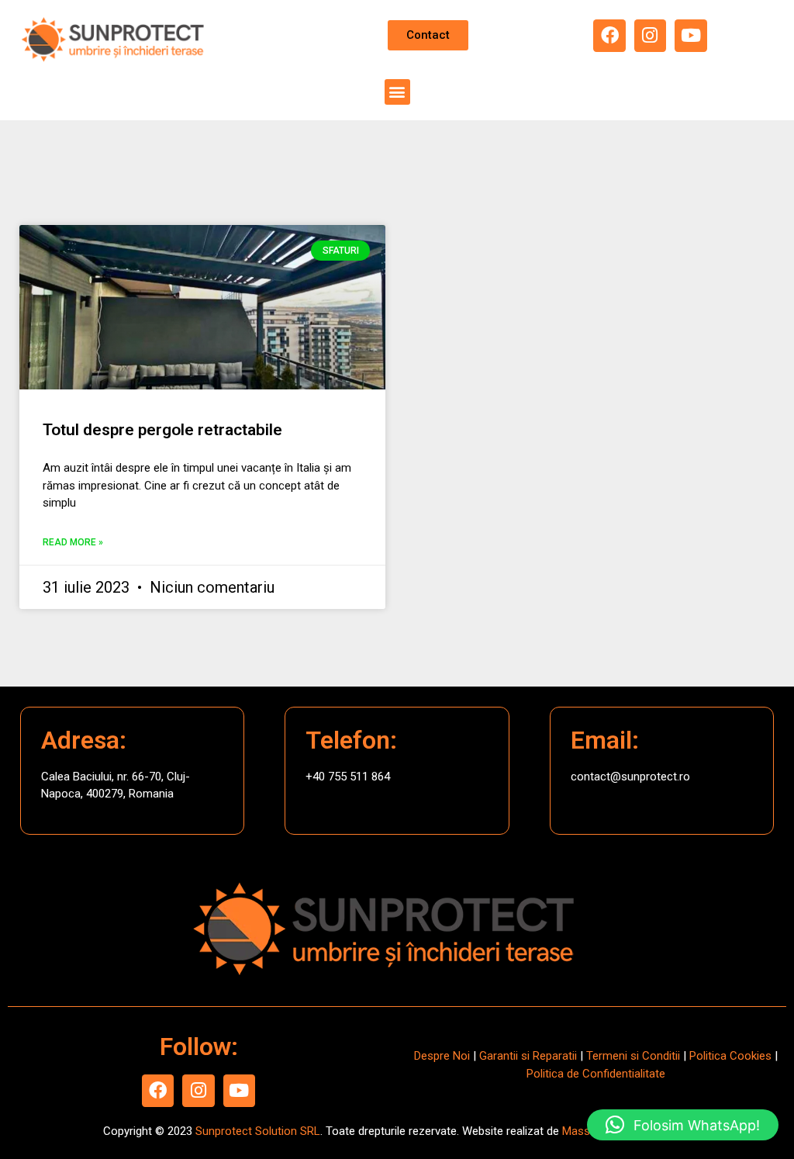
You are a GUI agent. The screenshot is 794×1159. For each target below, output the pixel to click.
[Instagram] (650, 35)
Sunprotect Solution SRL (257, 1131)
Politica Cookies (730, 1056)
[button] (397, 92)
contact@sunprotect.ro (630, 777)
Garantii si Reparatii (528, 1056)
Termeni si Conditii (633, 1056)
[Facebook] (609, 35)
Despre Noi (442, 1056)
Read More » (73, 542)
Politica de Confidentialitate (595, 1074)
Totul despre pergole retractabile (162, 429)
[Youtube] (690, 35)
